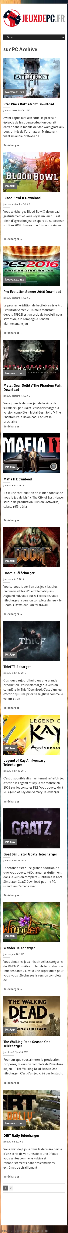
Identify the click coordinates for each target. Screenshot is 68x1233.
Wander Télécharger (19, 948)
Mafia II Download (17, 479)
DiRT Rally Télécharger (21, 1135)
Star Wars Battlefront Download (28, 104)
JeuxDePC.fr (7, 1230)
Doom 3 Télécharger (19, 573)
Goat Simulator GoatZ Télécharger (30, 854)
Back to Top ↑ (42, 1230)
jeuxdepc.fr (8, 1052)
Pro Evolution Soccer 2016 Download (32, 291)
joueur (6, 110)
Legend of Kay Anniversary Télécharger (24, 762)
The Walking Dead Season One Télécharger (26, 1044)
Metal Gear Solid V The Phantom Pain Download (32, 387)
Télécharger (13, 145)
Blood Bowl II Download (22, 198)
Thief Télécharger (17, 667)
